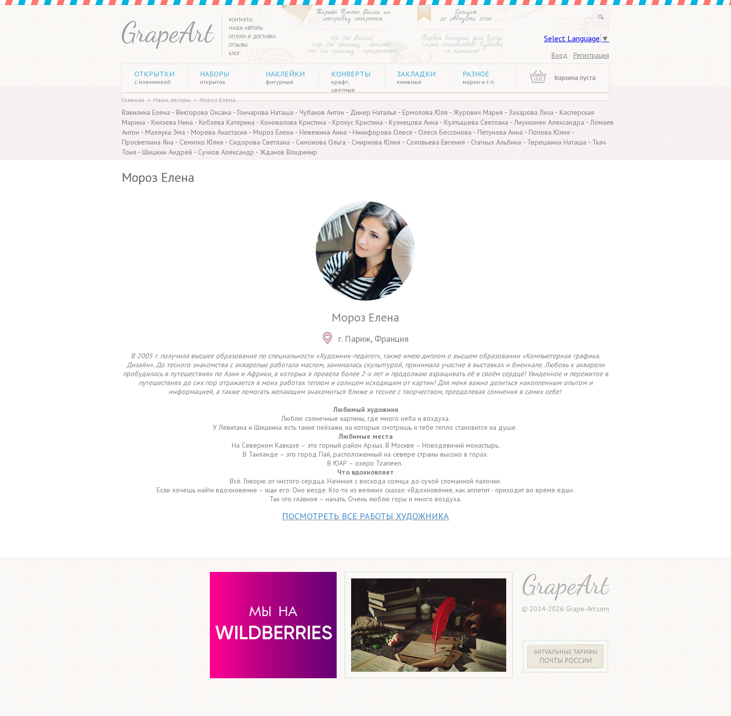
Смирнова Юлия (376, 142)
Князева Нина (172, 122)
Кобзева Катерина (227, 122)
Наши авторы (246, 28)
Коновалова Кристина (293, 122)
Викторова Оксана (203, 112)
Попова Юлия (549, 132)
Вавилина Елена (146, 112)
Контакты (241, 19)
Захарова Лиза (531, 112)
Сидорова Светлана (259, 142)
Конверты (350, 81)
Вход (559, 55)
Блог (234, 53)
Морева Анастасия (219, 132)
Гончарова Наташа (265, 112)
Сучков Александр (226, 152)
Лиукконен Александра (549, 122)
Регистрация (591, 55)
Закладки (416, 77)
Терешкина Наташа (556, 142)
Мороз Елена (273, 132)
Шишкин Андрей (167, 152)
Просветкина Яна (148, 142)
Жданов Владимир (288, 152)
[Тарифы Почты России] (566, 670)
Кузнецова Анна (413, 122)
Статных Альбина (496, 142)
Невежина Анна (323, 132)
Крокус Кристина (357, 122)
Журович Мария (478, 112)
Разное (478, 77)
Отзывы (238, 45)
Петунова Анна (500, 132)
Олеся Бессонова (444, 132)
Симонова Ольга (321, 142)
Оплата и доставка (252, 36)
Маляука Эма (165, 132)
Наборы (214, 77)
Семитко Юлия (201, 142)
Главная (133, 99)
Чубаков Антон (321, 112)
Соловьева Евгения (435, 142)
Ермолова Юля (425, 112)
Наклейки (285, 77)
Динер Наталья (373, 112)
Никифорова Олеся (382, 132)
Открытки (154, 77)
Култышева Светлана (476, 122)
